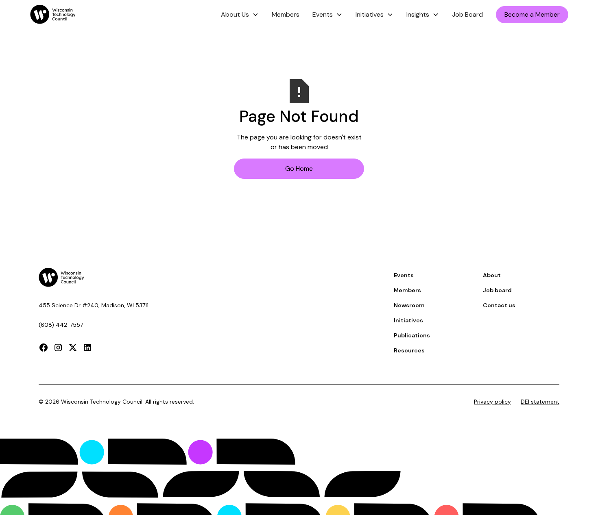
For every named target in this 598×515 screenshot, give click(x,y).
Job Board (467, 14)
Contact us (499, 305)
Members (285, 14)
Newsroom (409, 305)
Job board (497, 290)
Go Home (299, 168)
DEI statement (540, 401)
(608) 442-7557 (61, 324)
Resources (409, 350)
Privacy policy (492, 401)
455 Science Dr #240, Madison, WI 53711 (93, 305)
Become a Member (532, 14)
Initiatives (408, 320)
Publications (412, 335)
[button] (239, 15)
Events (404, 275)
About (492, 275)
